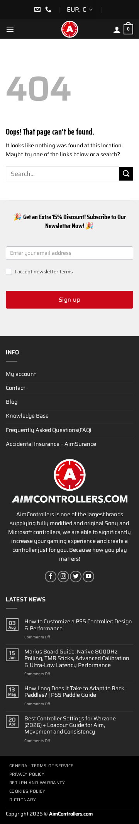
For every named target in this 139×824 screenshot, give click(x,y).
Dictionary (22, 800)
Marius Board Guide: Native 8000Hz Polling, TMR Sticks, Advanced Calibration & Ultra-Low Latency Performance (76, 658)
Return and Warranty (37, 783)
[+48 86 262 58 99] (49, 9)
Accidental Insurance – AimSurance (51, 444)
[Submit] (126, 174)
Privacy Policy (27, 774)
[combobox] (80, 9)
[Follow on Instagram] (63, 576)
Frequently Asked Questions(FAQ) (48, 430)
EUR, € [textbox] (76, 9)
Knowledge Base (27, 415)
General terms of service (41, 766)
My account (21, 374)
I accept (43, 272)
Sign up (69, 299)
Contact (15, 388)
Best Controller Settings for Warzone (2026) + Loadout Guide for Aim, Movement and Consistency (70, 725)
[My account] (117, 29)
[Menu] (10, 29)
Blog (11, 401)
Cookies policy (27, 791)
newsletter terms (53, 272)
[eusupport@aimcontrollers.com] (38, 9)
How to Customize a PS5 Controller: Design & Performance (78, 625)
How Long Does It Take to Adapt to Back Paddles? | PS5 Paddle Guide (74, 692)
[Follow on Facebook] (50, 576)
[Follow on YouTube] (88, 576)
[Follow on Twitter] (75, 576)
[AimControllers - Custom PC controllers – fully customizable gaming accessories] (69, 29)
